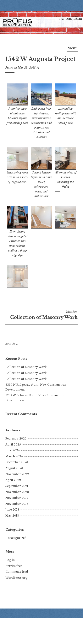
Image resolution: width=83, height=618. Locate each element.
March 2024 (14, 456)
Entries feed (14, 566)
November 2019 (16, 498)
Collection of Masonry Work (44, 315)
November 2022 (17, 474)
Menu (72, 48)
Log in (10, 560)
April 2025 (13, 444)
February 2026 (15, 438)
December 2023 (16, 462)
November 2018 (16, 504)
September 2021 (16, 486)
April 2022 (13, 480)
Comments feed (16, 571)
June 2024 (12, 450)
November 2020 (17, 492)
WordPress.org (16, 577)
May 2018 (12, 515)
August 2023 (14, 468)
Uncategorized (15, 538)
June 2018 (12, 509)
